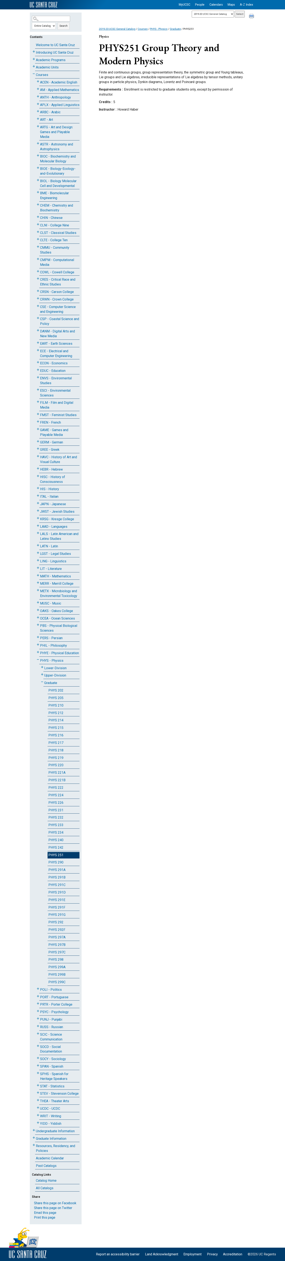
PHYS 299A (57, 967)
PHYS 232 (55, 817)
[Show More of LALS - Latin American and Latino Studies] (38, 533)
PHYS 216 (55, 735)
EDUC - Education (53, 371)
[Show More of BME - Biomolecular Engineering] (38, 192)
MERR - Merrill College (56, 584)
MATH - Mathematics (55, 576)
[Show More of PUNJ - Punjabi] (38, 1018)
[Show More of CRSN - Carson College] (38, 291)
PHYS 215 (55, 728)
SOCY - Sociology (53, 1059)
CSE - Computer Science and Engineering (58, 309)
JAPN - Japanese (53, 504)
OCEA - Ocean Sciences (57, 618)
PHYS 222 (55, 788)
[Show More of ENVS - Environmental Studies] (38, 377)
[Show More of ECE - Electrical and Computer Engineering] (38, 350)
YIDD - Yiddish (50, 1124)
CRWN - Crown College (57, 299)
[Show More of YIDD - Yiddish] (38, 1123)
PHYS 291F (56, 907)
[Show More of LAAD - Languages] (38, 526)
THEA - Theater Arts (54, 1101)
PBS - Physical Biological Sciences (58, 628)
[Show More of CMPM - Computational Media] (38, 259)
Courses (42, 75)
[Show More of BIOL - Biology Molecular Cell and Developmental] (38, 180)
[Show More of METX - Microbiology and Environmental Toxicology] (38, 590)
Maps (231, 4)
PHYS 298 (55, 960)
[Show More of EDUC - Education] (38, 370)
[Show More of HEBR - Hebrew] (38, 468)
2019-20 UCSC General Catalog (117, 28)
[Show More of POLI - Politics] (38, 989)
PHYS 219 (55, 758)
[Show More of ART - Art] (38, 119)
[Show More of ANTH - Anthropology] (38, 96)
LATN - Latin (49, 546)
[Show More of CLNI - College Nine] (38, 224)
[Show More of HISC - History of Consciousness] (38, 476)
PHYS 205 (55, 698)
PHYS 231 (55, 810)
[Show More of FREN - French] (38, 421)
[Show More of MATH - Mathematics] (38, 575)
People (199, 4)
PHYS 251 (55, 855)
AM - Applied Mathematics (59, 90)
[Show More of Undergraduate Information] (34, 1130)
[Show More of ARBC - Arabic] (38, 111)
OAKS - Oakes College (56, 611)
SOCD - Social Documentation (51, 1049)
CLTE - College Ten (54, 240)
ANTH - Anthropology (55, 97)
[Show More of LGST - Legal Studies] (38, 553)
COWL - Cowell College (57, 272)
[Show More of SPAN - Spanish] (38, 1065)
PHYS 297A (57, 937)
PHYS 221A (57, 773)
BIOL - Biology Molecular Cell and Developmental (58, 183)
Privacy (212, 1254)
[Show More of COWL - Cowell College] (38, 271)
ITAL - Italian (49, 497)
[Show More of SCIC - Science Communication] (38, 1033)
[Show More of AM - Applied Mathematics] (38, 89)
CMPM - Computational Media (57, 262)
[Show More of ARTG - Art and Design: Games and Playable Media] (38, 126)
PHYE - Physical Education (59, 653)
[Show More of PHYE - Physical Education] (38, 652)
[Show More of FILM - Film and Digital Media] (38, 402)
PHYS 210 (55, 705)
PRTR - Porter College (56, 1004)
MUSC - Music (50, 603)
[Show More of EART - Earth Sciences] (38, 343)
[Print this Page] (252, 17)
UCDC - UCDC (50, 1109)
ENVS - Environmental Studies (56, 380)
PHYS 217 (55, 743)
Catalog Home (46, 1181)
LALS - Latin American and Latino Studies (59, 536)
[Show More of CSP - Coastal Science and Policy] (38, 318)
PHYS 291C (57, 885)
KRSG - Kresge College (57, 519)
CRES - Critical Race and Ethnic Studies (57, 282)
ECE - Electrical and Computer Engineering (56, 353)
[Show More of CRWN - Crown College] (38, 298)
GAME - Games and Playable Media (54, 432)
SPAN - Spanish (51, 1066)
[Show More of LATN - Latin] (38, 545)
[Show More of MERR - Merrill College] (38, 583)
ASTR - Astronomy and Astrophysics (56, 146)
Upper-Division (55, 675)
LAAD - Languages (53, 527)
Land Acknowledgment (161, 1254)
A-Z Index (246, 4)
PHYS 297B (57, 945)
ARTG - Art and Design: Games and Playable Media (56, 132)
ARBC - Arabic (50, 112)
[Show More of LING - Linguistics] (38, 560)
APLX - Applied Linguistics (59, 105)
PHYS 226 (55, 803)
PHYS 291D (57, 892)
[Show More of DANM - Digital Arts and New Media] (38, 330)
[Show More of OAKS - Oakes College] (38, 610)
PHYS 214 (55, 720)
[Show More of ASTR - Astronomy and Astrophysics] (38, 143)
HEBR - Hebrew (51, 469)
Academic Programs (51, 60)
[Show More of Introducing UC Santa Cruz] (34, 51)
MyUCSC (184, 4)
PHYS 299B (57, 975)
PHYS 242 (55, 848)
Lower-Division (55, 668)
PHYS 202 (55, 690)
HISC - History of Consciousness (52, 479)
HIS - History (49, 489)
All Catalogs (44, 1188)
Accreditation (232, 1254)
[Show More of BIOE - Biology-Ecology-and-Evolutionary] (38, 168)
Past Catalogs (46, 1166)
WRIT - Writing (50, 1116)
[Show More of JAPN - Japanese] (38, 503)
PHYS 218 (55, 750)
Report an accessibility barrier (118, 1254)
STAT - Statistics (52, 1086)
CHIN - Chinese (51, 218)
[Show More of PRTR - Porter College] (38, 1003)
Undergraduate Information (55, 1131)
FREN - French (50, 422)
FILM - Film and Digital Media (56, 405)
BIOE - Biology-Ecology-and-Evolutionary (58, 171)
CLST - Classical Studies (58, 233)
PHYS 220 (55, 765)
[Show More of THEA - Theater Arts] (38, 1100)
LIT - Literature (51, 569)
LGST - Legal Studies (55, 554)
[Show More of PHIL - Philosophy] (38, 644)
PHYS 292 (55, 922)
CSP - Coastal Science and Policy (59, 321)
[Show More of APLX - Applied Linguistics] (38, 104)
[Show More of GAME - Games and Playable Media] (38, 429)
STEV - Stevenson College (59, 1094)
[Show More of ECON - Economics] (38, 362)
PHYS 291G (57, 915)
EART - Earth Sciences (56, 344)
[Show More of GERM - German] (38, 441)
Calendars (216, 4)
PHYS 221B (57, 780)
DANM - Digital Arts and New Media (57, 333)
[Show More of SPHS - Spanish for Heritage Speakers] (38, 1073)
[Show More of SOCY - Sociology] (38, 1058)
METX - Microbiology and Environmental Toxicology (58, 593)
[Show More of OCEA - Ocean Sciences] (38, 617)
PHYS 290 (55, 862)
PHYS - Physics (51, 661)
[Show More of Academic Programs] (34, 59)
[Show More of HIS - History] (38, 488)
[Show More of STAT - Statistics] (38, 1085)
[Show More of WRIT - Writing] (38, 1115)
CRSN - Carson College (57, 292)
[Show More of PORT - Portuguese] (38, 996)
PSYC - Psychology (54, 1012)
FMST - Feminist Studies (58, 415)
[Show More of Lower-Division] (42, 667)
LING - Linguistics (53, 561)
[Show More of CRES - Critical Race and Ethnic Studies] (38, 278)
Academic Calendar (50, 1158)
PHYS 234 (55, 832)
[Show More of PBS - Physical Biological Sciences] (38, 625)
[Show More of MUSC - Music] (38, 602)
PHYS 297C (57, 952)
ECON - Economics (54, 363)
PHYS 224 (55, 795)
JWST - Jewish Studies (57, 512)
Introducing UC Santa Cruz (55, 52)
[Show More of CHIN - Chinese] (38, 217)
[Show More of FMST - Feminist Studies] (38, 414)
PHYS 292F (56, 930)
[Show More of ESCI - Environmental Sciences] (38, 390)
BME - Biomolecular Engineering (54, 195)
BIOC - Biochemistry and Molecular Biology (58, 158)
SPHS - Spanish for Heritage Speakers (54, 1076)
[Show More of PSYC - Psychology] (38, 1011)
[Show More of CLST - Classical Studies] (38, 232)
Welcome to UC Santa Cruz (55, 45)
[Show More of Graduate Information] (34, 1138)
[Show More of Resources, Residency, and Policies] (34, 1145)
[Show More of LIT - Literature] (38, 568)
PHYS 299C (57, 982)
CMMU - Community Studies (54, 250)
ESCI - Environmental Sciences (55, 393)
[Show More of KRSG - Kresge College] (38, 518)
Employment (192, 1254)
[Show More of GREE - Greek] (38, 449)
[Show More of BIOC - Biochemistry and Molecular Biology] (38, 155)
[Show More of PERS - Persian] (38, 637)
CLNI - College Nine (54, 225)
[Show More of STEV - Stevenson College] (38, 1093)
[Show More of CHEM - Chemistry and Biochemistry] (38, 204)
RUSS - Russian (51, 1027)
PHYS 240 (55, 840)
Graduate (50, 683)
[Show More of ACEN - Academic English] (38, 81)
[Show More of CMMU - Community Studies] (38, 247)
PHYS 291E (56, 900)
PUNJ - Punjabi (51, 1019)
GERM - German (51, 442)
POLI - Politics (51, 990)
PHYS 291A (57, 870)
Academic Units (47, 67)
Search (63, 25)
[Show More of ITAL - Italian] (38, 496)
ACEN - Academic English (58, 82)
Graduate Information (51, 1139)
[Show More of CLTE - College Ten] (38, 239)
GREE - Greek (49, 450)
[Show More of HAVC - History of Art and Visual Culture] (38, 456)
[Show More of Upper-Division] (42, 674)
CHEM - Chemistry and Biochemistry (56, 207)
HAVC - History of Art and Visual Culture (58, 459)
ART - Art (46, 120)
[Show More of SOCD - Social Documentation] (38, 1046)
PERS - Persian (51, 638)
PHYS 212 (55, 713)
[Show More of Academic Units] (34, 66)
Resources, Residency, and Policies (55, 1148)
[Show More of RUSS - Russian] (38, 1026)
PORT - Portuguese (54, 997)
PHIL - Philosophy (53, 646)
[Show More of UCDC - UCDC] (38, 1108)
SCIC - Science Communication (51, 1037)
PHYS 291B (57, 877)
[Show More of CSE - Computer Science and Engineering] (38, 306)
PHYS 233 (55, 825)
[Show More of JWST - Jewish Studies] (38, 511)
